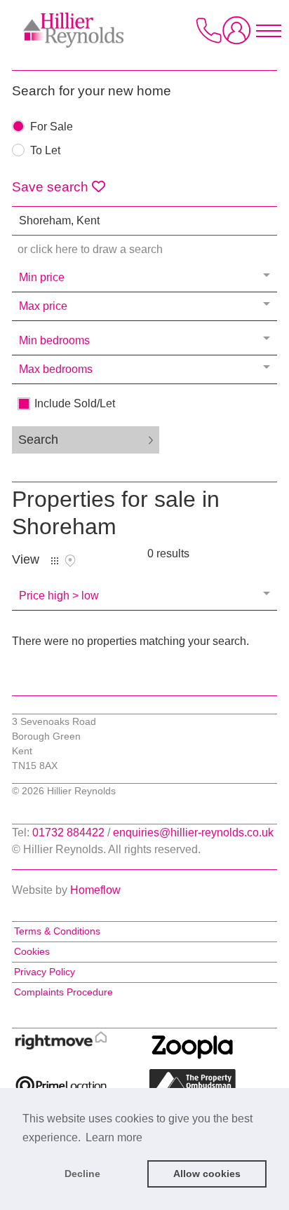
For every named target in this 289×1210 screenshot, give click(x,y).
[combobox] (144, 221)
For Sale (51, 126)
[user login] (239, 35)
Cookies (32, 951)
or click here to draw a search (90, 249)
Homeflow (95, 890)
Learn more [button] (114, 1137)
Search (38, 440)
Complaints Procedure (63, 992)
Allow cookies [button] (207, 1173)
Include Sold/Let (74, 403)
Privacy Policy (44, 971)
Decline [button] (82, 1173)
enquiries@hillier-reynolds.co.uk (193, 832)
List (54, 561)
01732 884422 (68, 832)
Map (70, 561)
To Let (45, 150)
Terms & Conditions (57, 931)
